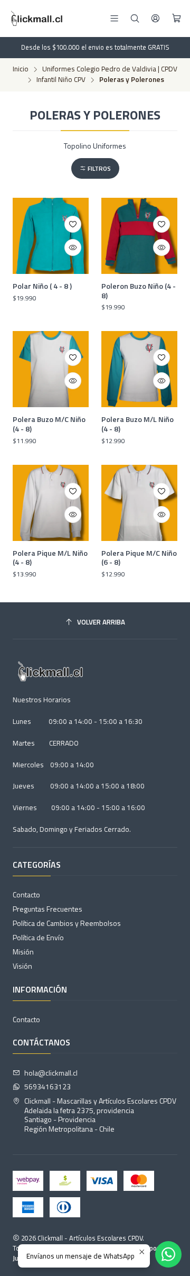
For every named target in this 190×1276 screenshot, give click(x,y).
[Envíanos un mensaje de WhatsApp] (168, 1254)
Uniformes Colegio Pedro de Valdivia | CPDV (109, 69)
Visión (22, 965)
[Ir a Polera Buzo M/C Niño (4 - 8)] (51, 369)
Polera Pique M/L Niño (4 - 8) (50, 557)
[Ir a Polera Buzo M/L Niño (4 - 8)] (139, 369)
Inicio (20, 69)
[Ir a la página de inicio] (35, 18)
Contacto (26, 894)
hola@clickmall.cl (51, 1072)
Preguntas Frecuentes (47, 908)
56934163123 (47, 1086)
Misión (23, 951)
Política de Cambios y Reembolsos (67, 923)
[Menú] (114, 18)
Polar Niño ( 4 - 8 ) (42, 286)
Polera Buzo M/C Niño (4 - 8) (49, 424)
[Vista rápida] (72, 247)
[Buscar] (135, 18)
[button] (95, 168)
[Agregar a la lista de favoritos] (72, 224)
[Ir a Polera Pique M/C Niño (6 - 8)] (139, 503)
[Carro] (176, 18)
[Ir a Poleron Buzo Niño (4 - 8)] (139, 236)
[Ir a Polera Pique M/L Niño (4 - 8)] (51, 503)
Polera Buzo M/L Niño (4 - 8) (137, 424)
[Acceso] (155, 18)
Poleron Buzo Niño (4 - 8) (138, 290)
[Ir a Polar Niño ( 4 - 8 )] (51, 236)
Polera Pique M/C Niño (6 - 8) (139, 557)
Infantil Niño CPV (61, 80)
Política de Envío (38, 937)
